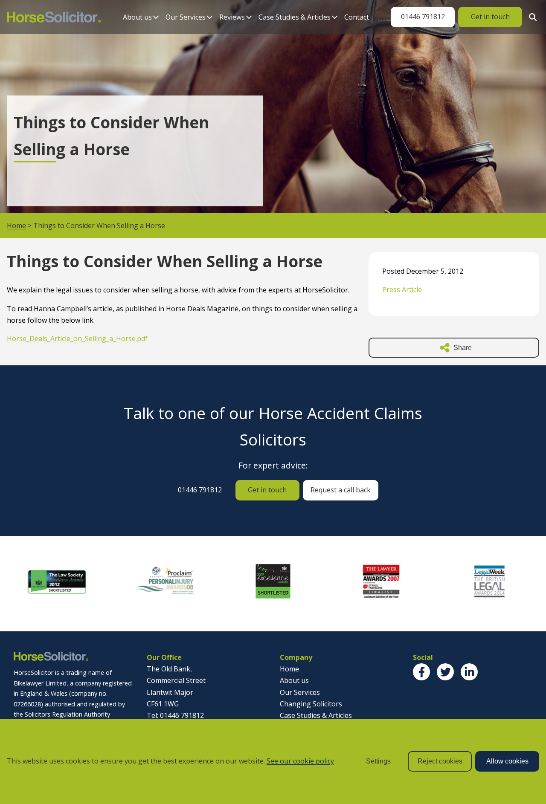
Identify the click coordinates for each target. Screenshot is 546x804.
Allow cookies (507, 761)
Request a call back (341, 490)
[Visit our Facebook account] (421, 671)
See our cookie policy (300, 761)
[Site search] (530, 17)
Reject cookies (440, 761)
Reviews (232, 17)
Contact (356, 17)
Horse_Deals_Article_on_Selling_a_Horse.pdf (77, 338)
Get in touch (490, 16)
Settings (378, 761)
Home (16, 225)
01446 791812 (423, 16)
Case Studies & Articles (294, 17)
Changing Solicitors (311, 704)
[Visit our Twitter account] (445, 671)
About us (137, 17)
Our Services (186, 17)
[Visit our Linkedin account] (469, 671)
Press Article (402, 289)
